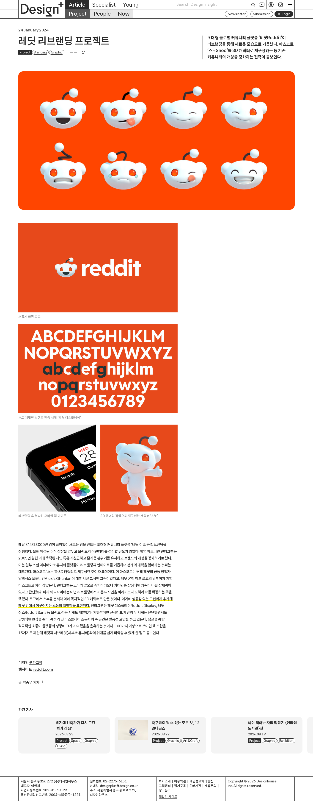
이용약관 (180, 781)
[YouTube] (261, 4)
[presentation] (37, 735)
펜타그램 (35, 662)
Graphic (57, 52)
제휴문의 (211, 785)
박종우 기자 (31, 682)
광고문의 (165, 790)
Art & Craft (190, 740)
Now (124, 13)
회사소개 (165, 781)
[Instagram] (280, 4)
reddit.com (43, 669)
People (102, 13)
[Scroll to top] (308, 795)
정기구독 (180, 785)
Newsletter (237, 14)
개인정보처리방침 (201, 781)
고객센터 (165, 785)
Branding (40, 52)
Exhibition (286, 740)
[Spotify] (271, 4)
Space (75, 740)
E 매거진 (195, 785)
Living (61, 746)
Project (78, 13)
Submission (261, 14)
